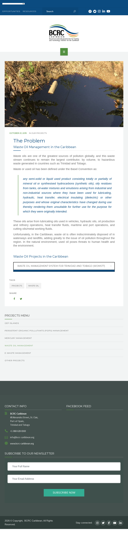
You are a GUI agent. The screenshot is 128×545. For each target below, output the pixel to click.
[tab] (64, 266)
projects (17, 285)
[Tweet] (19, 299)
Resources (29, 11)
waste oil (33, 285)
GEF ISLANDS (12, 323)
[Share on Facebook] (13, 299)
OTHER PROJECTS (15, 360)
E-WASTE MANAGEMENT (18, 353)
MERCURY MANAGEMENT (18, 338)
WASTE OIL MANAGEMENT (19, 345)
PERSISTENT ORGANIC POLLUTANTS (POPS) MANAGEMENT (37, 330)
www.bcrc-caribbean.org (22, 443)
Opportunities (11, 11)
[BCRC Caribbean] (64, 33)
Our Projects (39, 133)
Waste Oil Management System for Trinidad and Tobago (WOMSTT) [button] (61, 266)
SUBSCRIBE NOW (64, 492)
